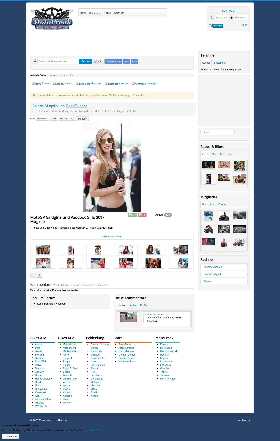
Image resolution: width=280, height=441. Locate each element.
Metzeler (95, 382)
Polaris (66, 365)
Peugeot (67, 358)
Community (95, 13)
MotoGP (63, 118)
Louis (94, 361)
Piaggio (67, 361)
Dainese (95, 354)
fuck (127, 61)
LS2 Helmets (98, 365)
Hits (222, 154)
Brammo (39, 368)
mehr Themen (167, 378)
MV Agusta (41, 406)
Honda (38, 382)
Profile (143, 305)
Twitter (163, 371)
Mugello (82, 118)
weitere (67, 402)
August (206, 62)
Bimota (39, 358)
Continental (97, 378)
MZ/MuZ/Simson (72, 351)
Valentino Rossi (127, 361)
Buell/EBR (40, 361)
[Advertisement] (99, 41)
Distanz (207, 281)
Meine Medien (42, 118)
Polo (93, 371)
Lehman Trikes (43, 399)
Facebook (165, 365)
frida (134, 61)
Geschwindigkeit (212, 274)
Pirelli (94, 392)
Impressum (166, 361)
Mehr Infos (94, 430)
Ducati (38, 375)
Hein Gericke (98, 358)
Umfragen (151, 83)
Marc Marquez (126, 351)
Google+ (165, 368)
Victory (67, 392)
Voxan (66, 389)
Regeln (164, 358)
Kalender (119, 12)
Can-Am (39, 371)
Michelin (95, 385)
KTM (37, 395)
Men (230, 154)
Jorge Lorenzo (126, 347)
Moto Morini (69, 347)
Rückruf (164, 354)
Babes (54, 118)
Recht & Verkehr (169, 351)
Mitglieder (95, 83)
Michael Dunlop (126, 354)
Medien (68, 83)
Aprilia (38, 344)
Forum (107, 12)
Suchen (86, 61)
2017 (72, 118)
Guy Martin (124, 344)
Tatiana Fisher (113, 61)
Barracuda (96, 351)
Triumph (67, 375)
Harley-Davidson (44, 378)
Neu (214, 154)
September (220, 62)
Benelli (38, 351)
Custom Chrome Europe (100, 345)
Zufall (205, 154)
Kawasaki (40, 392)
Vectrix (66, 382)
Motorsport (166, 347)
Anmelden (218, 25)
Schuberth (96, 375)
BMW (38, 365)
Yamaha (67, 395)
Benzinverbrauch (212, 267)
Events (164, 344)
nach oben (244, 420)
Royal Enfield (70, 368)
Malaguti (39, 402)
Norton (66, 354)
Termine (164, 375)
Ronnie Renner (126, 358)
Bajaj (38, 347)
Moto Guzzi (69, 344)
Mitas (94, 389)
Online (222, 204)
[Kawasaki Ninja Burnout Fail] (128, 317)
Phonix (94, 368)
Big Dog (39, 354)
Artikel (132, 305)
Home (83, 12)
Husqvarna (41, 389)
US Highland (70, 378)
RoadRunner (149, 314)
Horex (38, 385)
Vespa (66, 385)
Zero (65, 399)
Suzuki (66, 371)
